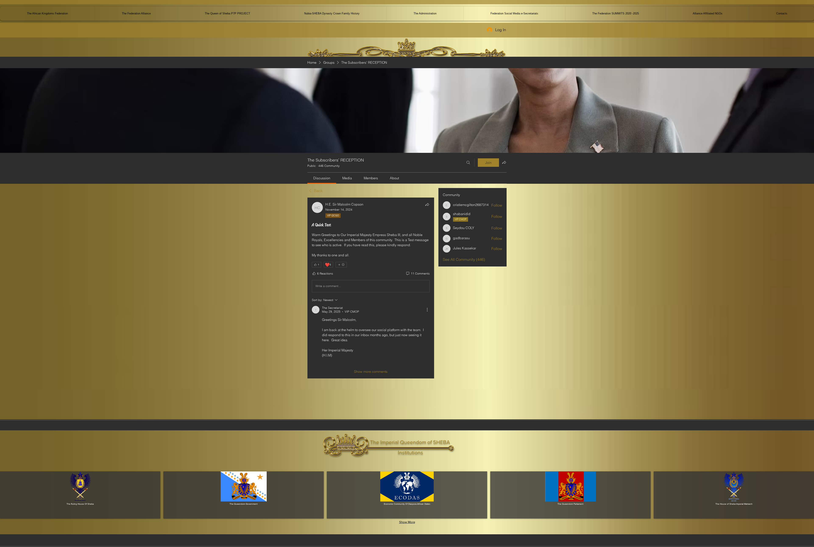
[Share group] (504, 162)
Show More (407, 522)
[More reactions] (341, 264)
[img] (80, 494)
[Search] (468, 162)
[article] (370, 288)
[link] (321, 178)
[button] (707, 13)
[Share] (427, 204)
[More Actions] (427, 309)
